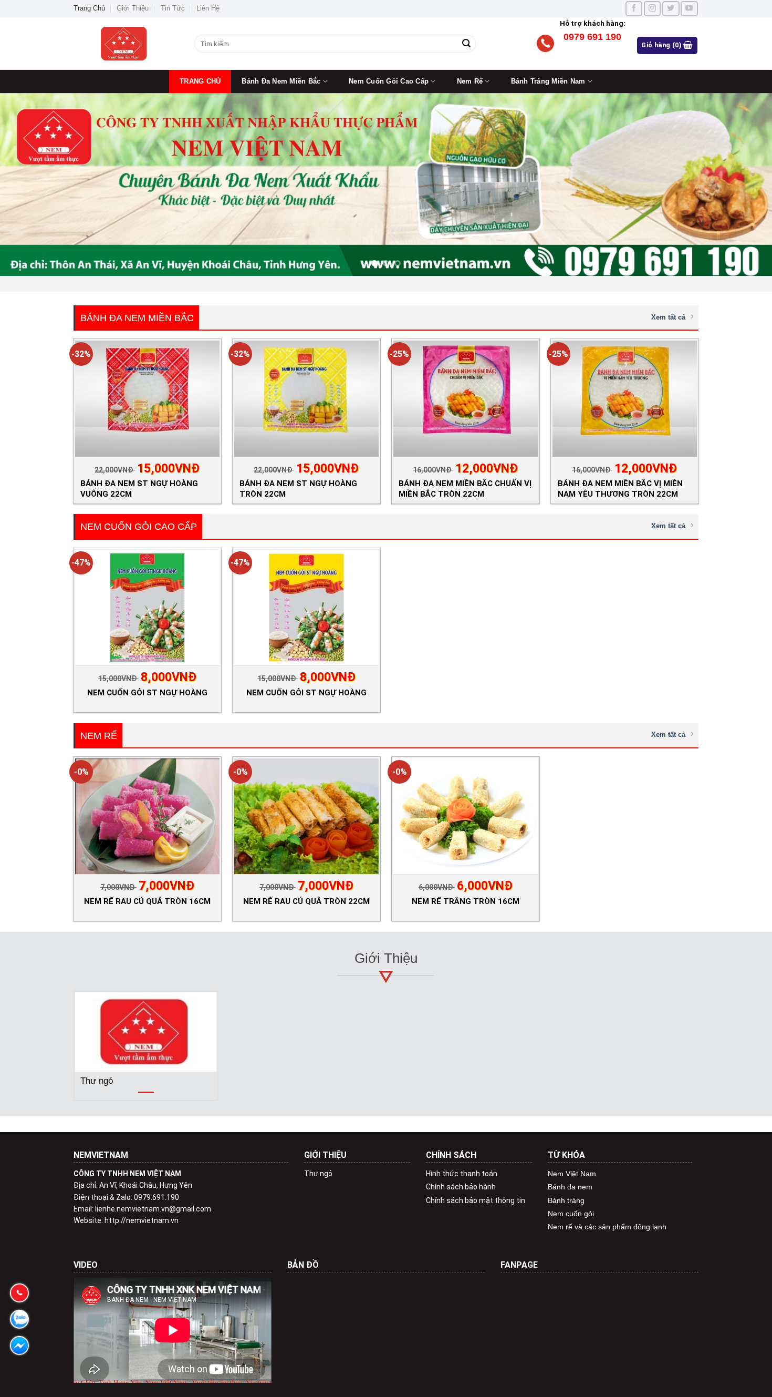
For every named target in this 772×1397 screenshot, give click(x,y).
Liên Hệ (208, 8)
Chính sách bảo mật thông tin (475, 1200)
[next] (743, 184)
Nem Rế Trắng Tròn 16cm (465, 901)
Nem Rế (470, 81)
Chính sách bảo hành (461, 1187)
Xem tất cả (668, 317)
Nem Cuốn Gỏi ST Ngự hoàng (306, 692)
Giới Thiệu (133, 8)
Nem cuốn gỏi (571, 1213)
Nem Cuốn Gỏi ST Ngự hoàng (147, 692)
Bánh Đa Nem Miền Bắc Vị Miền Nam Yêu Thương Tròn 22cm (620, 488)
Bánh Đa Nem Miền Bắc (281, 81)
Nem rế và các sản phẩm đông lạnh (607, 1227)
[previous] (28, 184)
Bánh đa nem (570, 1187)
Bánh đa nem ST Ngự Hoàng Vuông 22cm (139, 488)
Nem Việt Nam (572, 1173)
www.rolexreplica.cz (580, 1295)
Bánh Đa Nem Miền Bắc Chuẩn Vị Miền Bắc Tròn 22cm (465, 488)
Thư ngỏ (318, 1173)
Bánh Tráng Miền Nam (548, 81)
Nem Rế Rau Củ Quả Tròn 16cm (147, 901)
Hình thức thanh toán (461, 1173)
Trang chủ (200, 81)
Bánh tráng (566, 1200)
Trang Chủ (89, 8)
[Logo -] (126, 43)
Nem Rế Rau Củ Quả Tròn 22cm (306, 901)
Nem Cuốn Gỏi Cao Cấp (389, 81)
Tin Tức (173, 8)
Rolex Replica (522, 1295)
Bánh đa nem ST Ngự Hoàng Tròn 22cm (298, 488)
